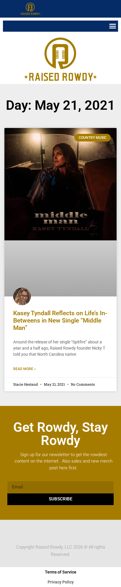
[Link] (77, 531)
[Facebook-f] (43, 531)
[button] (115, 9)
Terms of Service (60, 572)
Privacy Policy (61, 582)
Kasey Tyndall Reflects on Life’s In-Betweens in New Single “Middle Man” (60, 320)
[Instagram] (66, 531)
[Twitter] (55, 531)
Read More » (24, 369)
